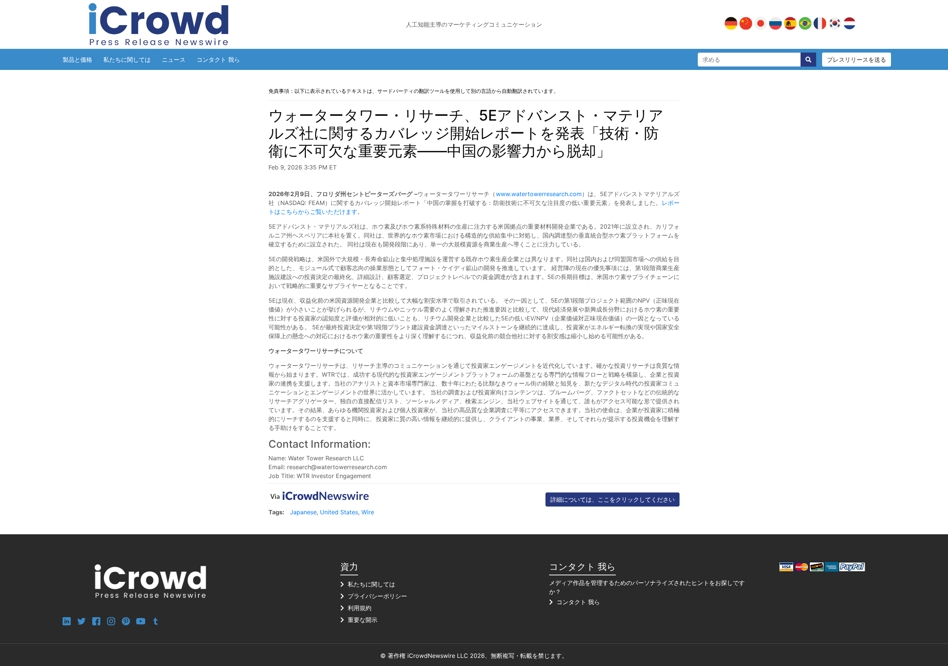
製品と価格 (77, 59)
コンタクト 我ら (218, 59)
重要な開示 (362, 619)
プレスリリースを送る (856, 59)
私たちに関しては (127, 59)
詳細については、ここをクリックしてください (612, 499)
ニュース (174, 59)
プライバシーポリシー (377, 596)
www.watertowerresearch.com (539, 194)
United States (339, 512)
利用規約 (359, 608)
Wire (367, 512)
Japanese (303, 512)
